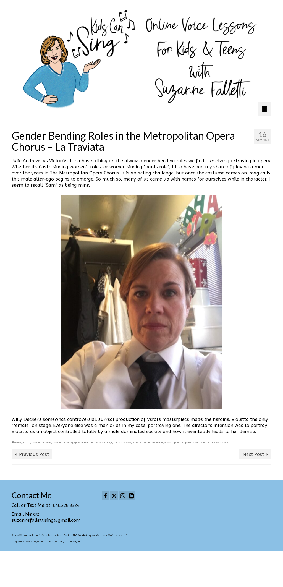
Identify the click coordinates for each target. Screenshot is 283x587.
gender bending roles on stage (93, 442)
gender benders (41, 442)
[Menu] (264, 109)
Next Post (253, 454)
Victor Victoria (220, 442)
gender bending (63, 442)
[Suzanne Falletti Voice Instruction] (141, 60)
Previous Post (34, 454)
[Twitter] (114, 495)
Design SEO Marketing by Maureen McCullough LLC (95, 535)
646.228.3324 (66, 505)
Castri (26, 442)
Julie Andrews (122, 442)
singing (206, 442)
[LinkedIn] (131, 495)
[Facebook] (105, 495)
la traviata (139, 442)
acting (18, 442)
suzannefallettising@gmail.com (46, 520)
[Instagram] (123, 495)
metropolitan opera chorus (183, 442)
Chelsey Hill (75, 541)
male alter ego (156, 442)
